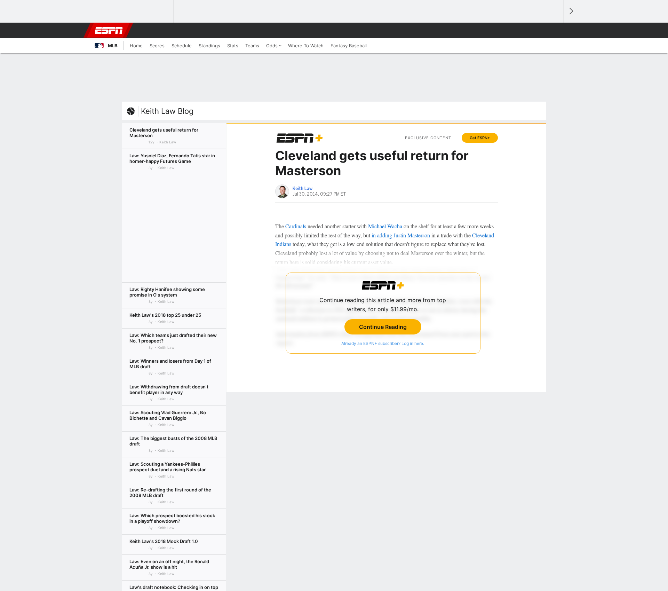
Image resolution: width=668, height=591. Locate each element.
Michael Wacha (385, 226)
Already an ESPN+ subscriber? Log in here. (382, 343)
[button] (555, 30)
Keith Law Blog (167, 111)
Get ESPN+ (480, 137)
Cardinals (295, 226)
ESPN (109, 30)
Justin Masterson (411, 235)
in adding (382, 235)
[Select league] (111, 11)
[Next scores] (571, 11)
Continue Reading (383, 326)
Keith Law (302, 188)
